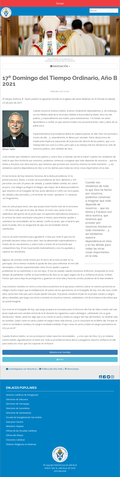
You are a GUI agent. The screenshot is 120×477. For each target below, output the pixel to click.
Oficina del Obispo (14, 435)
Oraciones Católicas (15, 439)
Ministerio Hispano (15, 426)
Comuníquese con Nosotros (22, 368)
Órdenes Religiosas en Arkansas (21, 444)
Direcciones (72, 368)
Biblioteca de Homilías (60, 352)
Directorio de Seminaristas (18, 412)
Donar (60, 3)
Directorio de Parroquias (17, 403)
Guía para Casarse (14, 421)
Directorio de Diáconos (17, 399)
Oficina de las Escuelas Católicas (21, 430)
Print (61, 359)
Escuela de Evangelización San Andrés (24, 417)
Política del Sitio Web (52, 368)
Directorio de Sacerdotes (18, 408)
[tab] (60, 66)
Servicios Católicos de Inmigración (22, 394)
